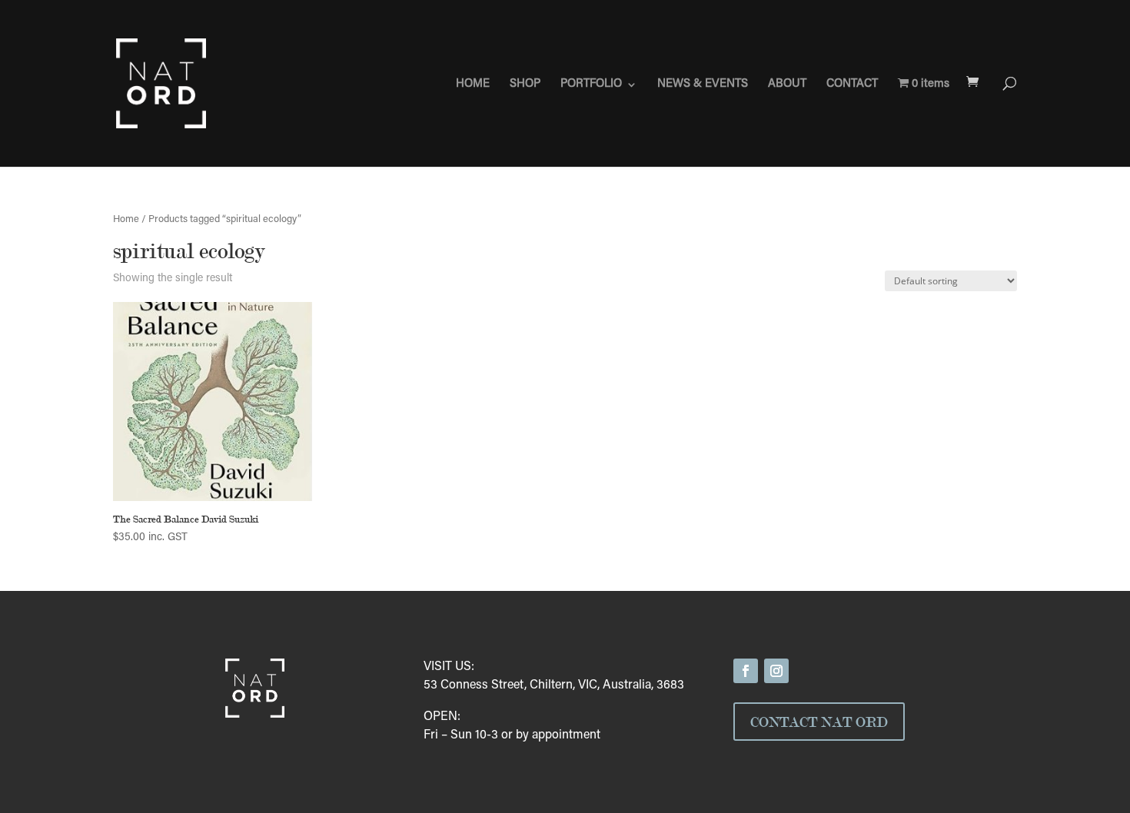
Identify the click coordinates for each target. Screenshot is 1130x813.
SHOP (525, 84)
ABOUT (787, 84)
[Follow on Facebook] (745, 671)
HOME (473, 84)
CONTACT (852, 84)
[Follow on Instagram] (776, 671)
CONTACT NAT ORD (819, 721)
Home (126, 219)
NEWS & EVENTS (702, 84)
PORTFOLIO (591, 84)
